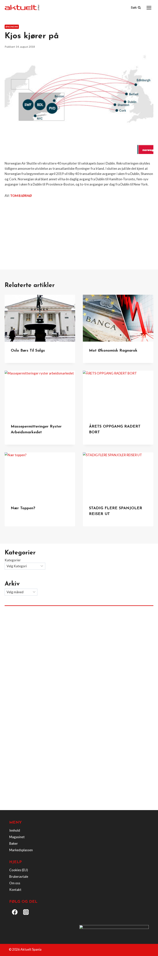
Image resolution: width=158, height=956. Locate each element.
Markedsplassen (21, 850)
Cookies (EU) (18, 870)
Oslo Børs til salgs (28, 351)
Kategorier (13, 560)
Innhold (14, 830)
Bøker (13, 843)
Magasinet (17, 837)
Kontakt (15, 890)
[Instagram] (26, 912)
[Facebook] (14, 912)
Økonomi (11, 26)
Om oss (14, 883)
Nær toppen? (23, 508)
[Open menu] (148, 8)
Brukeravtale (18, 876)
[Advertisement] (79, 230)
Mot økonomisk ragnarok (113, 351)
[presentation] (40, 318)
